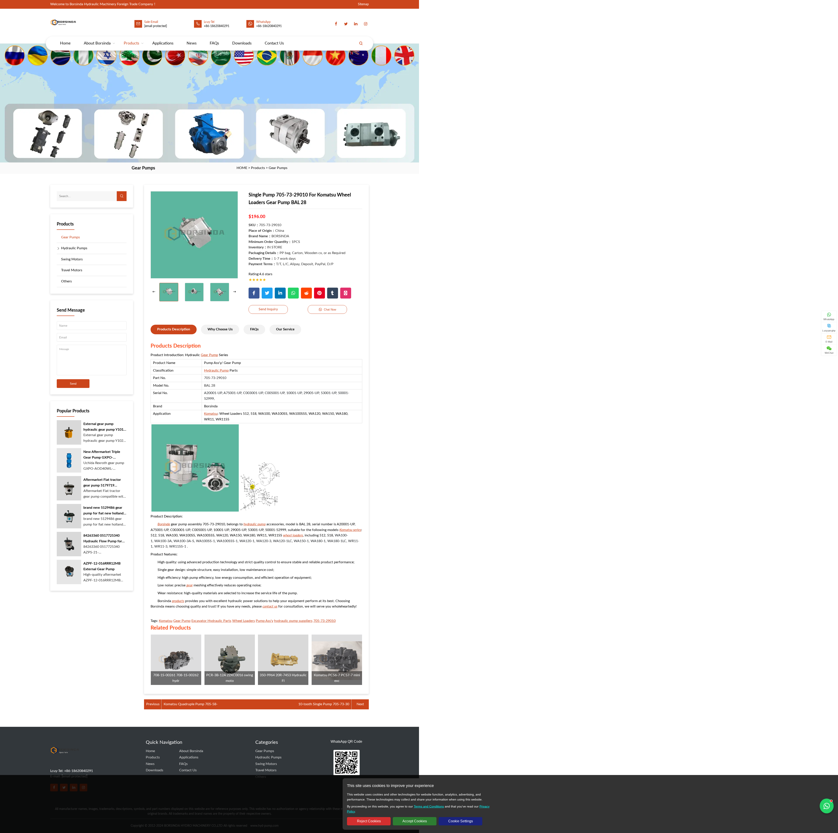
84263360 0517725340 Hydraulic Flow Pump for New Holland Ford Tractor (103, 539)
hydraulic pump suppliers (293, 621)
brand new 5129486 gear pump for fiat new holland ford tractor (103, 511)
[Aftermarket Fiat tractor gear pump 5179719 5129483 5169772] (69, 488)
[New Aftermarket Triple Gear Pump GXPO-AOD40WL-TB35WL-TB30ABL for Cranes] (69, 460)
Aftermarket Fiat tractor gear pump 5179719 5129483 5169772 (102, 483)
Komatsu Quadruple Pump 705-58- (191, 704)
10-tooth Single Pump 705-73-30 (323, 704)
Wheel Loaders (243, 621)
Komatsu (211, 413)
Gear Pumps (278, 168)
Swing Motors (72, 259)
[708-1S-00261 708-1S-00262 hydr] (176, 660)
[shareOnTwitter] (267, 293)
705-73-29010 (324, 621)
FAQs (214, 43)
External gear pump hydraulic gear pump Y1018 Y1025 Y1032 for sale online (104, 427)
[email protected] (155, 26)
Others (66, 281)
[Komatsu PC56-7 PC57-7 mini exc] (337, 660)
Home (65, 43)
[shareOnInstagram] (345, 293)
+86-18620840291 (269, 26)
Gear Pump (209, 355)
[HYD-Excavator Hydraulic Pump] (64, 758)
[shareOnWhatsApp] (293, 293)
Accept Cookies (414, 821)
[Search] (361, 43)
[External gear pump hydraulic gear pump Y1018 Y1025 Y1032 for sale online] (69, 432)
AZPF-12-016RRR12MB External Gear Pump (102, 566)
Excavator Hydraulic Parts (211, 621)
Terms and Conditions (429, 806)
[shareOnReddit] (306, 293)
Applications (162, 43)
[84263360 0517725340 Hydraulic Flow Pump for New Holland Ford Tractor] (69, 544)
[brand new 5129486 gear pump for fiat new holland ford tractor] (69, 516)
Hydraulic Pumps (74, 248)
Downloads (242, 43)
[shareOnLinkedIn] (280, 293)
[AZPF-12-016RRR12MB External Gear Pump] (69, 572)
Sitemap (363, 4)
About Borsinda (97, 43)
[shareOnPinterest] (319, 293)
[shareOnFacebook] (254, 293)
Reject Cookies (369, 821)
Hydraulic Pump (216, 370)
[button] (234, 292)
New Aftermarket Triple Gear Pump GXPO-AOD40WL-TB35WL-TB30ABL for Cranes (101, 455)
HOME (242, 168)
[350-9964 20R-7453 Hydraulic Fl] (283, 660)
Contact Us (274, 43)
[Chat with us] (827, 806)
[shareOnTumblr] (332, 293)
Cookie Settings (460, 821)
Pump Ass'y (264, 621)
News (192, 43)
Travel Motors (71, 270)
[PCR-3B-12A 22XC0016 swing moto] (229, 660)
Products (131, 43)
